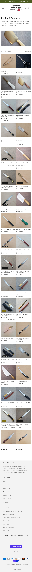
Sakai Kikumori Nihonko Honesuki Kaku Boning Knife (8, 208)
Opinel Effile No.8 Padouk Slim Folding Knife (7, 116)
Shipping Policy (7, 495)
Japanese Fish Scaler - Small (22, 186)
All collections (6, 502)
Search (5, 481)
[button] (3, 8)
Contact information (17, 569)
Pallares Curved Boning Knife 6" (23, 381)
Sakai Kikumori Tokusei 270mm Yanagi (22, 425)
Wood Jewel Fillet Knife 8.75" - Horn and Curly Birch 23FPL (7, 403)
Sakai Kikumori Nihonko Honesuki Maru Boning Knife (23, 272)
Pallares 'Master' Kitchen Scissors (23, 70)
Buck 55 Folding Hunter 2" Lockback (6, 163)
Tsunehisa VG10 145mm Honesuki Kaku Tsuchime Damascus (8, 446)
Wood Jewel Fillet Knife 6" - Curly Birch (23, 315)
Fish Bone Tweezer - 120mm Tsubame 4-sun (7, 70)
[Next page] (20, 456)
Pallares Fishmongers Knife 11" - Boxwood (8, 382)
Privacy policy (9, 566)
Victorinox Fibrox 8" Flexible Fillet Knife (23, 403)
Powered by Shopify (17, 564)
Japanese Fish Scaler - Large (7, 338)
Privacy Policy (6, 491)
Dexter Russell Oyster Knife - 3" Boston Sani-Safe (7, 92)
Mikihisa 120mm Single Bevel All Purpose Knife (8, 250)
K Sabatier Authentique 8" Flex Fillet (7, 293)
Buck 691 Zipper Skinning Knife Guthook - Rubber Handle (7, 360)
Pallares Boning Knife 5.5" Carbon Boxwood (23, 163)
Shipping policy (24, 566)
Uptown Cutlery (10, 564)
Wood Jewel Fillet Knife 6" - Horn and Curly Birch (23, 293)
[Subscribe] (27, 541)
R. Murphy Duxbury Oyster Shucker (23, 229)
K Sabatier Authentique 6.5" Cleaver (22, 360)
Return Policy (6, 488)
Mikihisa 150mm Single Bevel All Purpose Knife (23, 339)
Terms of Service (7, 498)
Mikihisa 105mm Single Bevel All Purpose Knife (23, 446)
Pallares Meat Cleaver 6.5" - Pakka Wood (23, 92)
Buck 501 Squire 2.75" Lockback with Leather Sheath (8, 272)
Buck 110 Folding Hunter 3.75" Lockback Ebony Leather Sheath (8, 425)
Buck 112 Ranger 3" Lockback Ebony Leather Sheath (7, 187)
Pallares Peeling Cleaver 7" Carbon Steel (22, 139)
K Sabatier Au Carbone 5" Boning (8, 139)
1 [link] (11, 456)
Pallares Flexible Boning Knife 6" (8, 229)
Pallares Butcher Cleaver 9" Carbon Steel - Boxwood (22, 208)
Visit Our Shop (6, 485)
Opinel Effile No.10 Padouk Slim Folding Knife (23, 250)
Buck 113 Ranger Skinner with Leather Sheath (7, 315)
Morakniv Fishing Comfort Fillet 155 (23, 116)
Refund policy (25, 564)
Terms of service (16, 566)
